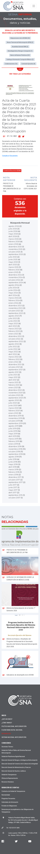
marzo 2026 (14, 239)
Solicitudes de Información (10, 802)
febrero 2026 (14, 242)
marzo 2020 (14, 408)
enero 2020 (14, 413)
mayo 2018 (13, 464)
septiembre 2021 (16, 370)
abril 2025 (13, 265)
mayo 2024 (13, 293)
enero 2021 (13, 388)
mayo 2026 (13, 234)
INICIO (4, 715)
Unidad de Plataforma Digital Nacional (13, 756)
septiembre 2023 (16, 313)
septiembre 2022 (16, 341)
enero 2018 (13, 475)
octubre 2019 (14, 421)
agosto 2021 (14, 372)
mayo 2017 (13, 490)
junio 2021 (13, 375)
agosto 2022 (14, 344)
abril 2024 (13, 295)
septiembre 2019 (16, 423)
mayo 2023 (13, 324)
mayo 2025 (13, 262)
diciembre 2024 (15, 275)
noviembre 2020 (16, 393)
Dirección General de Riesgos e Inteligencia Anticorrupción (19, 760)
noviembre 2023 (16, 308)
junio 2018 (13, 462)
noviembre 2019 (15, 418)
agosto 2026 (14, 226)
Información (6, 734)
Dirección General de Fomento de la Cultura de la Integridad (20, 764)
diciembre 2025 (15, 247)
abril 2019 (13, 436)
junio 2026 (13, 231)
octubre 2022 (14, 339)
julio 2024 (13, 288)
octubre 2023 (14, 311)
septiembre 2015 (16, 495)
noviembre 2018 (15, 449)
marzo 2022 (14, 357)
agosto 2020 (14, 400)
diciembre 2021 (15, 364)
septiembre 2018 (16, 454)
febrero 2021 (14, 385)
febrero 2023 (14, 331)
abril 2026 (13, 236)
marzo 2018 (13, 470)
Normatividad (6, 795)
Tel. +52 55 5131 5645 (12, 828)
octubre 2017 (14, 480)
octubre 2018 (14, 452)
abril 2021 (13, 380)
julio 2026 (13, 229)
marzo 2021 (13, 382)
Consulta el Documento (10, 156)
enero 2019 (13, 444)
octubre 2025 (14, 252)
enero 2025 (13, 272)
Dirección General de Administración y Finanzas (16, 767)
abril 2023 (13, 326)
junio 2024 (13, 290)
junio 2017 (13, 487)
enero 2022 (13, 362)
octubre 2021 (14, 367)
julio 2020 (13, 403)
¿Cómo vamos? (7, 723)
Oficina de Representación (10, 778)
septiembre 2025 (16, 254)
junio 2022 (13, 349)
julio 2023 (13, 318)
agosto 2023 (14, 316)
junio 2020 (13, 405)
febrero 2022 (14, 359)
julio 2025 (13, 257)
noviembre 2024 (16, 277)
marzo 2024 (14, 298)
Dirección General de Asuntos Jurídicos (14, 771)
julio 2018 (13, 459)
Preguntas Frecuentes (8, 798)
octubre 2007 (14, 498)
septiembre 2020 (16, 398)
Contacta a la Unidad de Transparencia (13, 791)
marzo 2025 (14, 267)
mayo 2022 (13, 352)
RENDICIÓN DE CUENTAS (10, 788)
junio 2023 (13, 321)
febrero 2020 (14, 411)
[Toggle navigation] (34, 6)
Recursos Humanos (8, 782)
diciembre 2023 (15, 306)
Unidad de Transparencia (9, 775)
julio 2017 (13, 485)
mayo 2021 (13, 377)
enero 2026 (13, 244)
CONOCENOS (6, 743)
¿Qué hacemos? (7, 719)
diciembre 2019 (15, 416)
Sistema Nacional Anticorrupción (14, 737)
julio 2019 (13, 429)
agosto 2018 (14, 457)
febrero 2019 (14, 441)
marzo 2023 (14, 329)
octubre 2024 (14, 280)
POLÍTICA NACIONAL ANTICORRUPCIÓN (14, 726)
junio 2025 (13, 259)
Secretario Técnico (7, 747)
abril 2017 (13, 493)
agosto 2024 (14, 285)
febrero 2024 (14, 300)
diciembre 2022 (15, 336)
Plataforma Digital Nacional (12, 730)
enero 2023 (13, 334)
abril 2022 (13, 354)
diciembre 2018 (15, 446)
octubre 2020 (14, 395)
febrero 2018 (14, 472)
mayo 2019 (13, 434)
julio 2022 (13, 347)
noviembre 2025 (16, 249)
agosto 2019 (14, 426)
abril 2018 (13, 467)
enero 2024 (13, 303)
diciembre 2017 (15, 477)
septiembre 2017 (16, 482)
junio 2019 (13, 431)
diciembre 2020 (15, 390)
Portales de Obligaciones (9, 806)
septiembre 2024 (16, 283)
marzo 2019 (13, 439)
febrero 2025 (14, 270)
